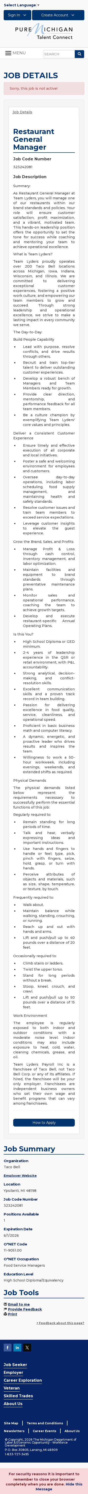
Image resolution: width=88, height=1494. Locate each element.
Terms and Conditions (45, 1423)
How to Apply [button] (44, 1122)
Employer (13, 1372)
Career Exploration (23, 1380)
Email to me (19, 1304)
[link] (44, 31)
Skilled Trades (18, 1396)
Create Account (55, 15)
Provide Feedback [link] (25, 1309)
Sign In (14, 15)
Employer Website (20, 1175)
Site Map (11, 1423)
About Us (13, 1403)
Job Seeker (15, 1364)
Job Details (22, 112)
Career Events (44, 1431)
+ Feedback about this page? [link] (60, 1323)
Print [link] (12, 1314)
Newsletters (14, 1431)
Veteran (12, 1388)
